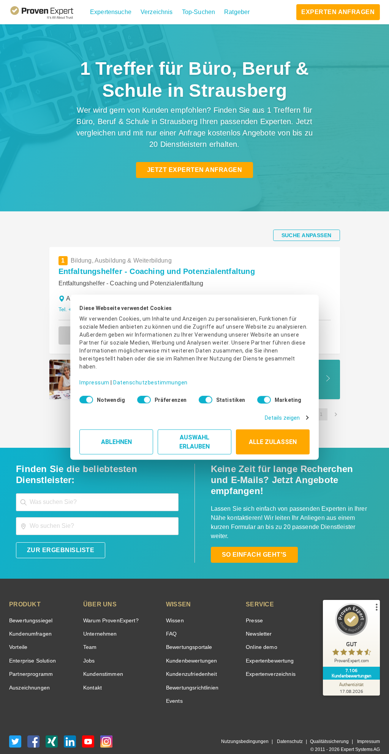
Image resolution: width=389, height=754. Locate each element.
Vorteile (18, 632)
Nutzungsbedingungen (254, 726)
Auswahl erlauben (194, 439)
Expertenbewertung (269, 645)
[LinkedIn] (70, 728)
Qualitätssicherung (332, 726)
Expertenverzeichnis (269, 659)
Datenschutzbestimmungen (144, 377)
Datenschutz (294, 726)
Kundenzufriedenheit (188, 659)
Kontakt (92, 672)
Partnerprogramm (30, 659)
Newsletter (259, 618)
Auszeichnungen (28, 672)
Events (172, 685)
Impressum (93, 377)
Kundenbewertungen (188, 645)
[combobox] (97, 491)
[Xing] (52, 728)
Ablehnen (116, 438)
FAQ (169, 618)
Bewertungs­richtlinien (190, 672)
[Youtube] (88, 728)
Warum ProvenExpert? (108, 605)
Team (89, 632)
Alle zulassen (272, 438)
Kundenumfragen (29, 618)
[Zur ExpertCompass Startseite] (48, 12)
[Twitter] (15, 728)
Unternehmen (99, 618)
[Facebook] (33, 728)
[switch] (142, 397)
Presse (254, 605)
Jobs (88, 645)
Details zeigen (284, 415)
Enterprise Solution (31, 645)
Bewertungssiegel (30, 605)
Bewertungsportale (186, 632)
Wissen (173, 605)
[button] (109, 12)
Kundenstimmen (102, 659)
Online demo (260, 632)
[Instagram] (106, 728)
